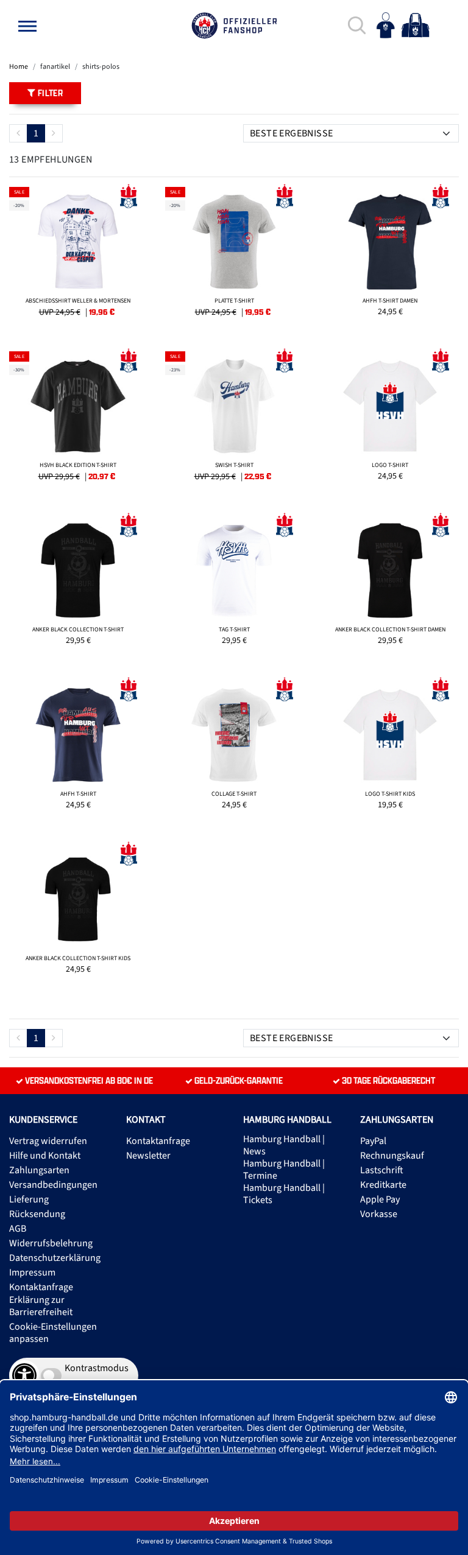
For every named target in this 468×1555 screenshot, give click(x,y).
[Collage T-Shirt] (234, 750)
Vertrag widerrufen (48, 1141)
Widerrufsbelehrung (51, 1243)
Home (18, 66)
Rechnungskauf (392, 1156)
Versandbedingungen (53, 1185)
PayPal (373, 1141)
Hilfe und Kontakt (44, 1156)
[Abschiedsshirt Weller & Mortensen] (78, 257)
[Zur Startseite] (234, 25)
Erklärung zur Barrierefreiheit (41, 1306)
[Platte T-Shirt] (234, 257)
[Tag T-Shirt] (234, 586)
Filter (49, 93)
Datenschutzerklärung (55, 1258)
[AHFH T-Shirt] (78, 750)
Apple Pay (380, 1199)
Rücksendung (37, 1214)
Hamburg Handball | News (284, 1145)
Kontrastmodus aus (97, 1375)
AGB (17, 1229)
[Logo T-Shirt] (390, 421)
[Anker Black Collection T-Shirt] (78, 586)
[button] (27, 26)
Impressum (32, 1272)
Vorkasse (378, 1214)
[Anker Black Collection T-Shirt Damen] (390, 586)
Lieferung (29, 1199)
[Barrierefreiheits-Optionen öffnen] (24, 1375)
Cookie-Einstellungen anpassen (53, 1333)
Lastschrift (381, 1170)
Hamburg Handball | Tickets (284, 1194)
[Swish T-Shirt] (234, 421)
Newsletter (148, 1156)
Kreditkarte (383, 1185)
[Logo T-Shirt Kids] (390, 750)
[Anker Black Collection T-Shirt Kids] (78, 914)
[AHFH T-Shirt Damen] (390, 257)
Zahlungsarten (39, 1170)
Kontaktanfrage (41, 1287)
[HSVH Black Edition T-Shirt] (78, 421)
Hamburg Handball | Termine (284, 1169)
